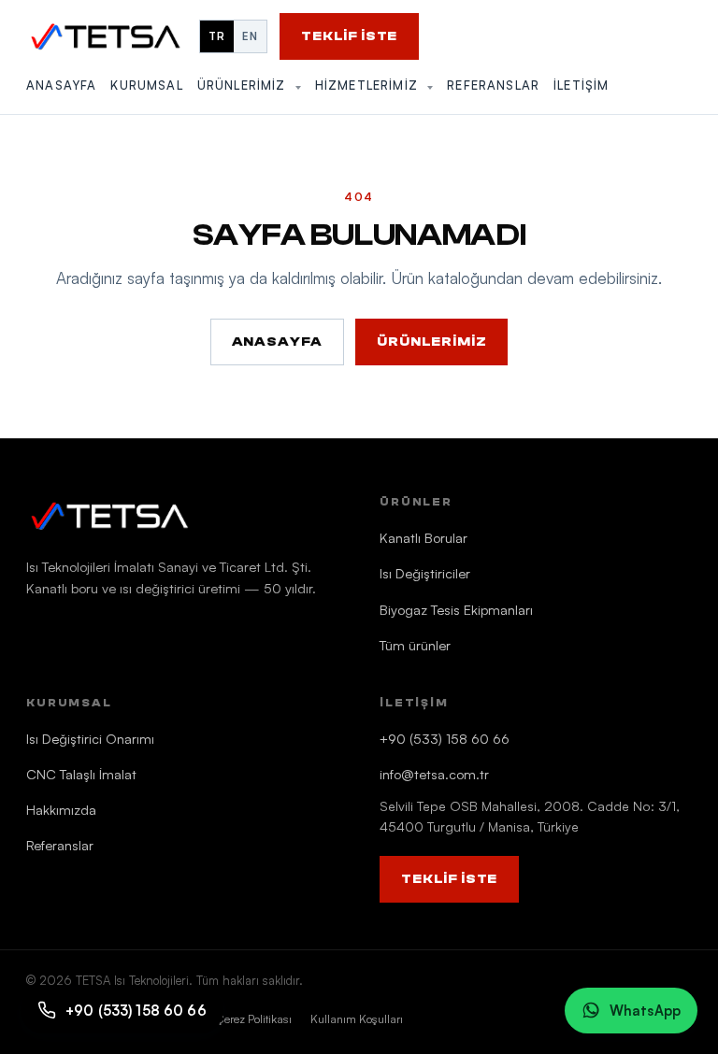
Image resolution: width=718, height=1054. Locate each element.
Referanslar (493, 85)
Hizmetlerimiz (369, 85)
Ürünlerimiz (244, 85)
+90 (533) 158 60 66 (445, 738)
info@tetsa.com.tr (434, 773)
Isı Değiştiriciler (425, 572)
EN (250, 36)
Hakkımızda (61, 809)
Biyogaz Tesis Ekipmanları (456, 609)
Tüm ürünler (415, 644)
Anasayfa (61, 85)
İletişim (581, 85)
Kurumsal (146, 85)
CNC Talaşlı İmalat (81, 773)
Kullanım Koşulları (356, 1018)
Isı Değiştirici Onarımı (90, 738)
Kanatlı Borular (423, 537)
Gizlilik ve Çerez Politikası (228, 1018)
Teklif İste (349, 36)
